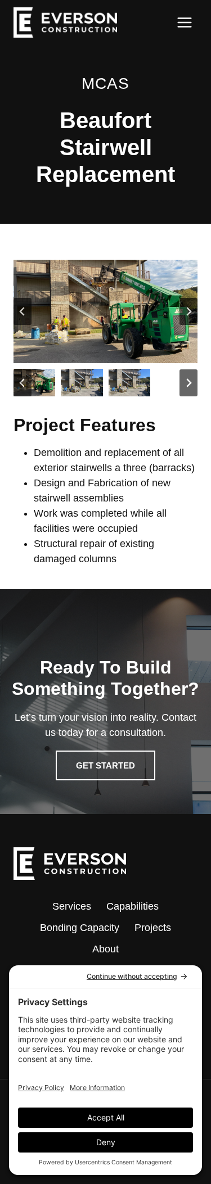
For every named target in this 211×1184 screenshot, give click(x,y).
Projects (152, 927)
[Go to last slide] (23, 311)
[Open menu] (184, 22)
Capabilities (132, 906)
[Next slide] (188, 311)
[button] (34, 383)
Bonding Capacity (79, 927)
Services (71, 906)
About (105, 949)
